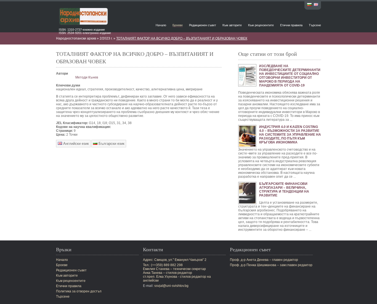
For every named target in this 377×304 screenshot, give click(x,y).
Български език (110, 143)
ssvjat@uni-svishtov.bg (171, 286)
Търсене (315, 25)
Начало (161, 25)
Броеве (177, 25)
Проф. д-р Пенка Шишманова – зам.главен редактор (271, 265)
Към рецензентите (261, 25)
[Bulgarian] (309, 5)
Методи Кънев (86, 77)
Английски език (75, 143)
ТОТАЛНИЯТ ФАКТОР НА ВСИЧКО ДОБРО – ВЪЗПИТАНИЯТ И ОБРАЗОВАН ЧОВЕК (181, 38)
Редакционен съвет (202, 25)
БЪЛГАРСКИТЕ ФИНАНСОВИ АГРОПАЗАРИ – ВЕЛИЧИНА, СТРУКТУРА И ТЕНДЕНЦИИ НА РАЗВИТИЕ (284, 189)
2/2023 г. (106, 38)
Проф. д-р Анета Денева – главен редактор (264, 260)
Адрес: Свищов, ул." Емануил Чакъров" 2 (174, 260)
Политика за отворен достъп (79, 291)
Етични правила (291, 25)
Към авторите (232, 25)
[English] (316, 5)
